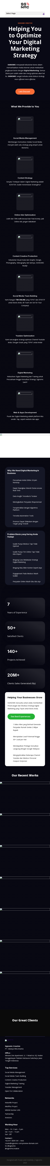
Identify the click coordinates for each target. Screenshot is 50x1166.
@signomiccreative (12, 1148)
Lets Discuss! (24, 91)
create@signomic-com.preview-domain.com (21, 1143)
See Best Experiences (20, 716)
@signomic (11, 1146)
